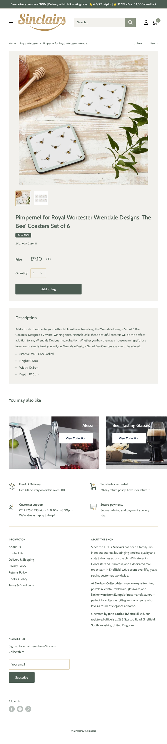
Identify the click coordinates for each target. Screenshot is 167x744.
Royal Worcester (29, 43)
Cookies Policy (18, 579)
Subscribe (21, 677)
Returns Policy (18, 572)
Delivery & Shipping (21, 560)
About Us (15, 547)
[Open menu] (11, 22)
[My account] (146, 22)
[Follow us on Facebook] (12, 709)
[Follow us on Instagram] (20, 709)
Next (152, 43)
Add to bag (48, 289)
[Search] (130, 22)
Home (12, 43)
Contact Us (16, 553)
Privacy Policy (17, 566)
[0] (154, 22)
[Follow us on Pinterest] (28, 709)
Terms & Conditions (21, 585)
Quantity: (21, 273)
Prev (139, 43)
